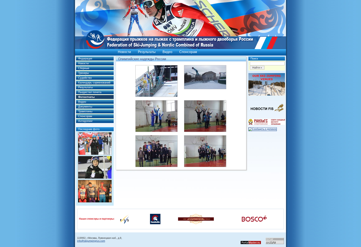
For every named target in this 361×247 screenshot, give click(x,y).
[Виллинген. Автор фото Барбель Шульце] (95, 143)
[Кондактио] (155, 218)
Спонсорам (188, 52)
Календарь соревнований (94, 82)
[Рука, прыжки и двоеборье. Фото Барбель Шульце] (95, 167)
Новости (124, 52)
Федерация (85, 58)
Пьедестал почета (89, 92)
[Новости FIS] (266, 112)
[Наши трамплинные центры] (266, 94)
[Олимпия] (195, 218)
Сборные (83, 68)
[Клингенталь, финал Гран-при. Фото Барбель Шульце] (95, 191)
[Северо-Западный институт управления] (266, 124)
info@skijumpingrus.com (91, 240)
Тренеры (83, 73)
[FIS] (124, 218)
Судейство (85, 77)
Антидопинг (85, 121)
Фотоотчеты (86, 97)
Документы (85, 106)
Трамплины (85, 111)
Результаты (147, 52)
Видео (167, 52)
